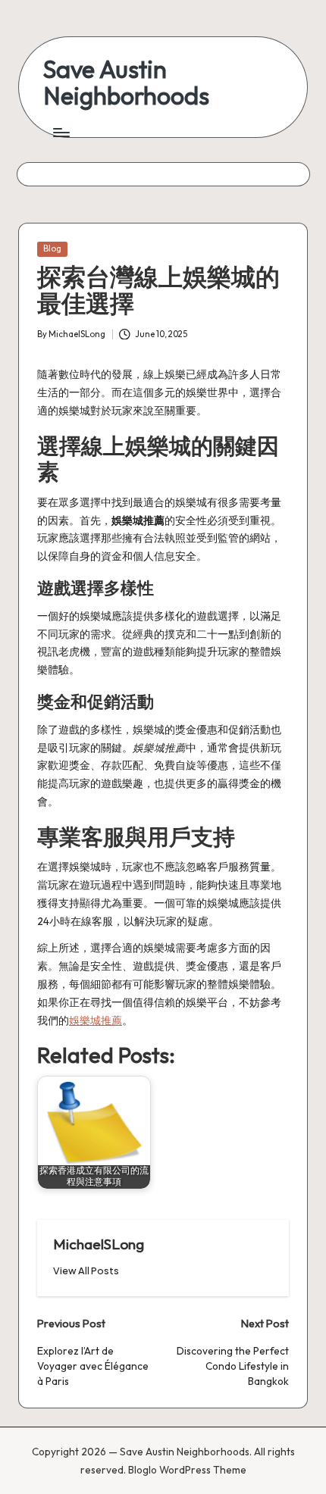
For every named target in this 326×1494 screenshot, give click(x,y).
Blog (52, 248)
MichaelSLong (98, 1244)
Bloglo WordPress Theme (187, 1470)
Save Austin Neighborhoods (126, 82)
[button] (86, 1271)
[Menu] (60, 132)
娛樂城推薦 (95, 1020)
